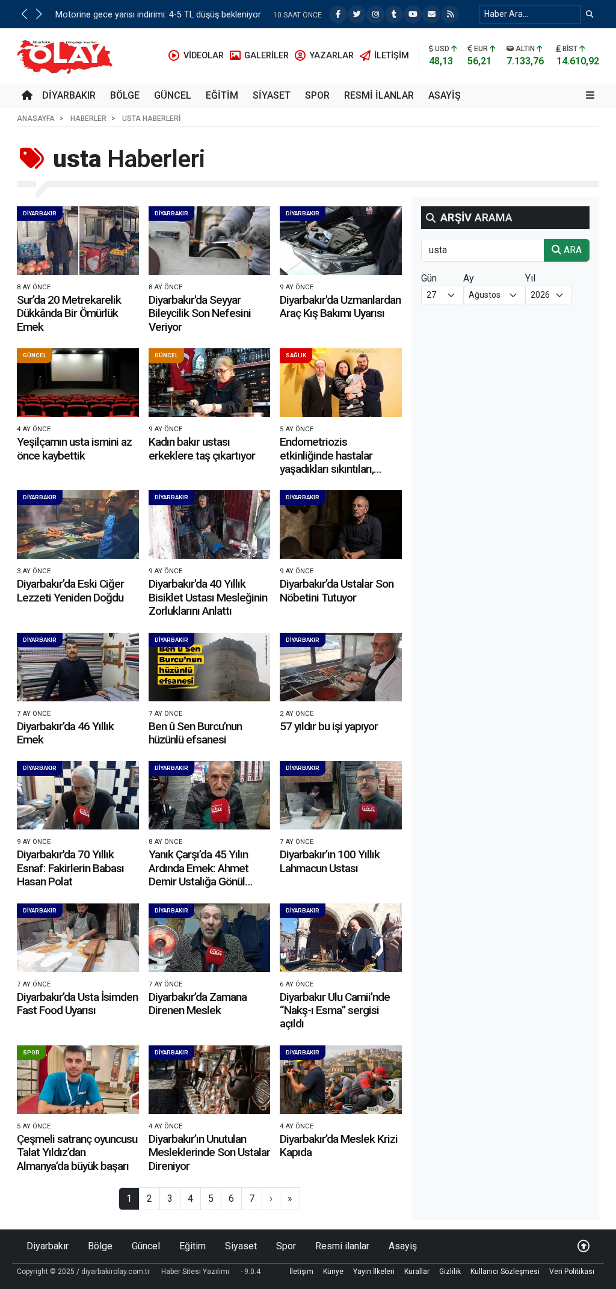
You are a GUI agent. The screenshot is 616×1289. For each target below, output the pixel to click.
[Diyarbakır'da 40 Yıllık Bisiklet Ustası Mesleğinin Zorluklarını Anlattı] (210, 524)
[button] (24, 13)
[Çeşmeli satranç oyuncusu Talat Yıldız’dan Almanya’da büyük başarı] (78, 1079)
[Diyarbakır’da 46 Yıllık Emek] (78, 667)
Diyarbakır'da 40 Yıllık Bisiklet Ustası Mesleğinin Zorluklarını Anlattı (208, 597)
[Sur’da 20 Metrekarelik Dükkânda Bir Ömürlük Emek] (78, 240)
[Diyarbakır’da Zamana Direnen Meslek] (210, 937)
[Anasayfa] (27, 96)
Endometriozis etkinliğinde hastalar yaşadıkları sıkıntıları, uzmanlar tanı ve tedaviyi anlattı (336, 469)
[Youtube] (413, 14)
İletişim (301, 1271)
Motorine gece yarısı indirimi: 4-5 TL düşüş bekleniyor (158, 15)
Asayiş (444, 95)
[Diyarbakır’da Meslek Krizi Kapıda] (341, 1079)
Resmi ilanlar (379, 95)
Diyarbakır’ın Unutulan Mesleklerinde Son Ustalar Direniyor (209, 1152)
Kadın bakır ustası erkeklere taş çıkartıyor (202, 448)
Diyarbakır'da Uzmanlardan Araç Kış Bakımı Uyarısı (340, 306)
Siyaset (272, 95)
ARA (571, 250)
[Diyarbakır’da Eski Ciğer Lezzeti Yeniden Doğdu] (78, 524)
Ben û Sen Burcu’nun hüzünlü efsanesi (195, 732)
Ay (468, 278)
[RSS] (450, 14)
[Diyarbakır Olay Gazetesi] (67, 55)
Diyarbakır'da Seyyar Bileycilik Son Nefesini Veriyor (200, 313)
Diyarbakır (69, 95)
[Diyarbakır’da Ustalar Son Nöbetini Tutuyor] (341, 524)
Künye (333, 1271)
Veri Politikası (571, 1271)
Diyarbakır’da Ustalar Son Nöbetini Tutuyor (336, 590)
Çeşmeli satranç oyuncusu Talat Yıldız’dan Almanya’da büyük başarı (77, 1152)
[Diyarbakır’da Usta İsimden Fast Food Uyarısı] (78, 937)
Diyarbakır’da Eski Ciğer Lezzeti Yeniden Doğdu (70, 590)
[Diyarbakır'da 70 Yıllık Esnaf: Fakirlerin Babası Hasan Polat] (78, 795)
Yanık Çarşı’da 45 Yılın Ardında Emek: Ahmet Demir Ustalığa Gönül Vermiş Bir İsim (198, 875)
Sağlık (296, 355)
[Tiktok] (394, 14)
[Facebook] (338, 14)
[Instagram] (375, 14)
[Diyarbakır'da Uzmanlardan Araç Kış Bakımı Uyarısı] (341, 240)
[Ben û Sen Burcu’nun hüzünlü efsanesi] (210, 667)
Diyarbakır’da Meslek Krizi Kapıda (339, 1145)
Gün (429, 278)
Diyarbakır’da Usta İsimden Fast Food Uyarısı (77, 1003)
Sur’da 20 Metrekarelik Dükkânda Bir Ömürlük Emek (69, 313)
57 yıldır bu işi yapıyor (329, 726)
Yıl (530, 278)
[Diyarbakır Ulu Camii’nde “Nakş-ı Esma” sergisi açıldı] (341, 937)
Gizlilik (450, 1271)
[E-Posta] (431, 14)
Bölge (125, 95)
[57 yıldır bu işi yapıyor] (341, 667)
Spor (317, 95)
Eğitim (222, 95)
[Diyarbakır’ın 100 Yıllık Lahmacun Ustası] (341, 795)
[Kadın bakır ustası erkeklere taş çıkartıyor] (210, 382)
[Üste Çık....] (583, 1246)
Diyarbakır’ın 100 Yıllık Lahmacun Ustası (330, 861)
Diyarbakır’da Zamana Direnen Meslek (198, 1003)
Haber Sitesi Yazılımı (195, 1271)
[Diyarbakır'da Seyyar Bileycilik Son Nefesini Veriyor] (210, 240)
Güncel (172, 95)
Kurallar (417, 1271)
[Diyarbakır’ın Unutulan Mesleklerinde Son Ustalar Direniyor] (210, 1079)
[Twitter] (357, 14)
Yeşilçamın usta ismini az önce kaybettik (74, 448)
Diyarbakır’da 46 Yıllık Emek (65, 732)
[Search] (590, 14)
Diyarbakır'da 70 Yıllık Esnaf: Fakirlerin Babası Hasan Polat (70, 868)
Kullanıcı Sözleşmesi (505, 1271)
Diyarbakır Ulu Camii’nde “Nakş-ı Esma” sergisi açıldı (335, 1010)
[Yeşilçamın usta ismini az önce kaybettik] (78, 382)
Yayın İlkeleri (374, 1271)
